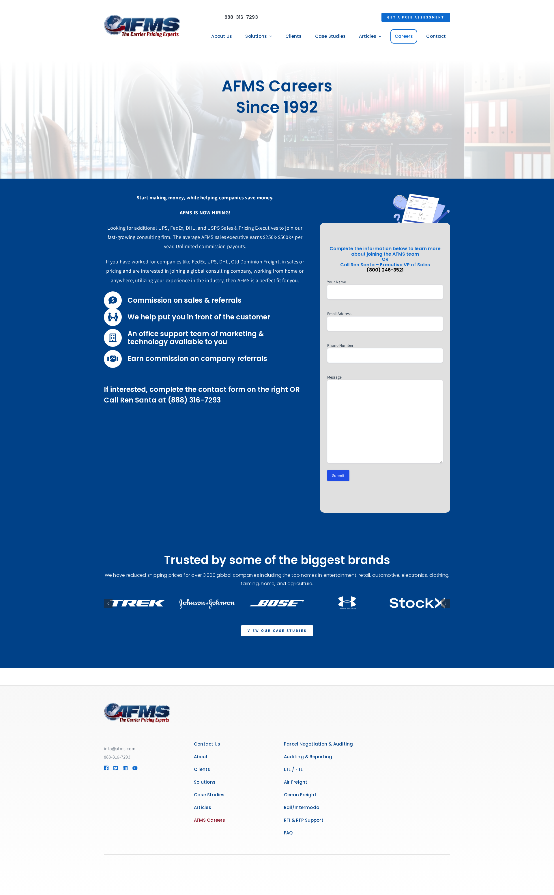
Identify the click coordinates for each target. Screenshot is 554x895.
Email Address (339, 313)
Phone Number (340, 345)
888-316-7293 (241, 17)
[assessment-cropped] (137, 705)
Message (334, 377)
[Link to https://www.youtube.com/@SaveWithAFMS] (134, 768)
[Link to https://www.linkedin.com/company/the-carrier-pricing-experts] (125, 768)
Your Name (336, 281)
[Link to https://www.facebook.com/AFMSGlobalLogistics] (106, 768)
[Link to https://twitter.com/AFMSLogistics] (115, 768)
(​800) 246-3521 (385, 270)
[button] (108, 603)
